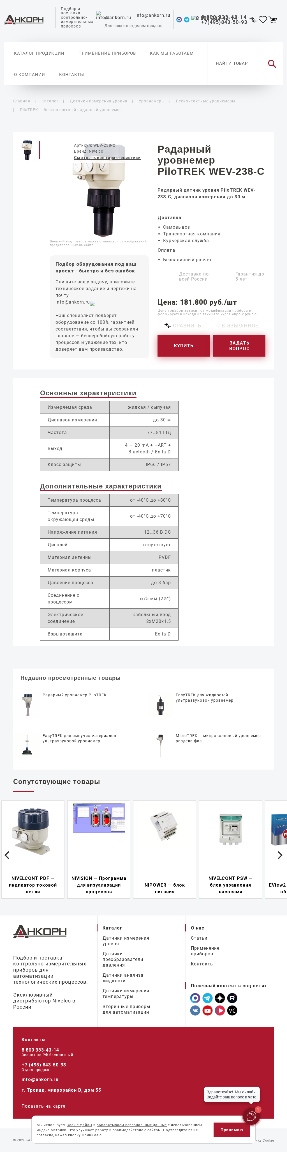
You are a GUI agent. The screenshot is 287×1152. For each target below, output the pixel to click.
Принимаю (232, 1130)
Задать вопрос (239, 345)
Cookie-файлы (79, 1125)
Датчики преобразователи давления (123, 959)
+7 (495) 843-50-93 (44, 1065)
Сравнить (187, 326)
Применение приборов (107, 53)
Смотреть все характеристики (107, 157)
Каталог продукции (39, 53)
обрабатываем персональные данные (132, 1125)
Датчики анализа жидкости (123, 977)
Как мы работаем (172, 53)
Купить (183, 345)
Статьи (199, 938)
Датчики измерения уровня (126, 940)
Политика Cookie (259, 1140)
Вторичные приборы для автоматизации (126, 1009)
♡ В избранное (237, 326)
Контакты (71, 74)
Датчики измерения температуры (126, 993)
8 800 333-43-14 (40, 1050)
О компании (29, 74)
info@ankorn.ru (72, 302)
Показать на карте (43, 1106)
